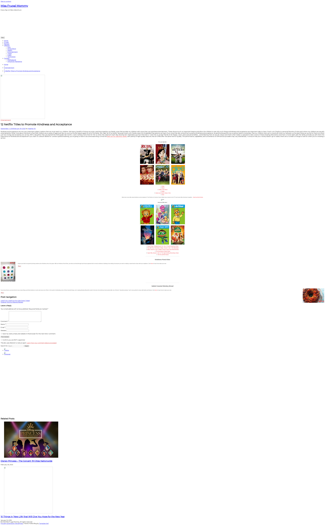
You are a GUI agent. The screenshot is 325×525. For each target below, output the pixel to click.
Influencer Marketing (14, 61)
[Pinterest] (7, 354)
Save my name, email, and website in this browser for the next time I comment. (29, 334)
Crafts (9, 55)
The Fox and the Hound (163, 254)
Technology (11, 57)
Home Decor (11, 49)
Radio (163, 191)
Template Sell (44, 523)
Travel (9, 53)
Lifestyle (7, 45)
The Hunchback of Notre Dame (163, 251)
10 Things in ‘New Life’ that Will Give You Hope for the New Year (33, 516)
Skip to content (6, 1)
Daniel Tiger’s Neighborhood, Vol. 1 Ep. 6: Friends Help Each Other (163, 246)
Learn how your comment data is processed (41, 343)
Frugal (6, 42)
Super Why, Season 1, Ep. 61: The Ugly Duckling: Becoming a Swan (163, 253)
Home (6, 40)
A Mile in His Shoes (163, 189)
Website (3, 330)
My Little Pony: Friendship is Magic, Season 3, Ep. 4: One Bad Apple (163, 247)
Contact (6, 58)
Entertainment (12, 52)
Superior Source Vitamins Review (12, 302)
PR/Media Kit (11, 60)
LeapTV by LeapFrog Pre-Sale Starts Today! (15, 300)
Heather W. (32, 128)
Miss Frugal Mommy (14, 5)
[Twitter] (6, 350)
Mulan (163, 188)
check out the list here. (198, 197)
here (152, 263)
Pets (8, 47)
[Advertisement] (162, 24)
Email (3, 327)
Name (3, 324)
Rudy (163, 186)
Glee (163, 194)
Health (9, 50)
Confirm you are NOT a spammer (13, 340)
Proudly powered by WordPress (12, 523)
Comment (4, 321)
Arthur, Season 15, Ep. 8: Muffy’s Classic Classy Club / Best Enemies (163, 249)
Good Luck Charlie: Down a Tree (163, 193)
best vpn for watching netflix (117, 136)
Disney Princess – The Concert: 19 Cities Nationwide (26, 461)
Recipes (6, 44)
